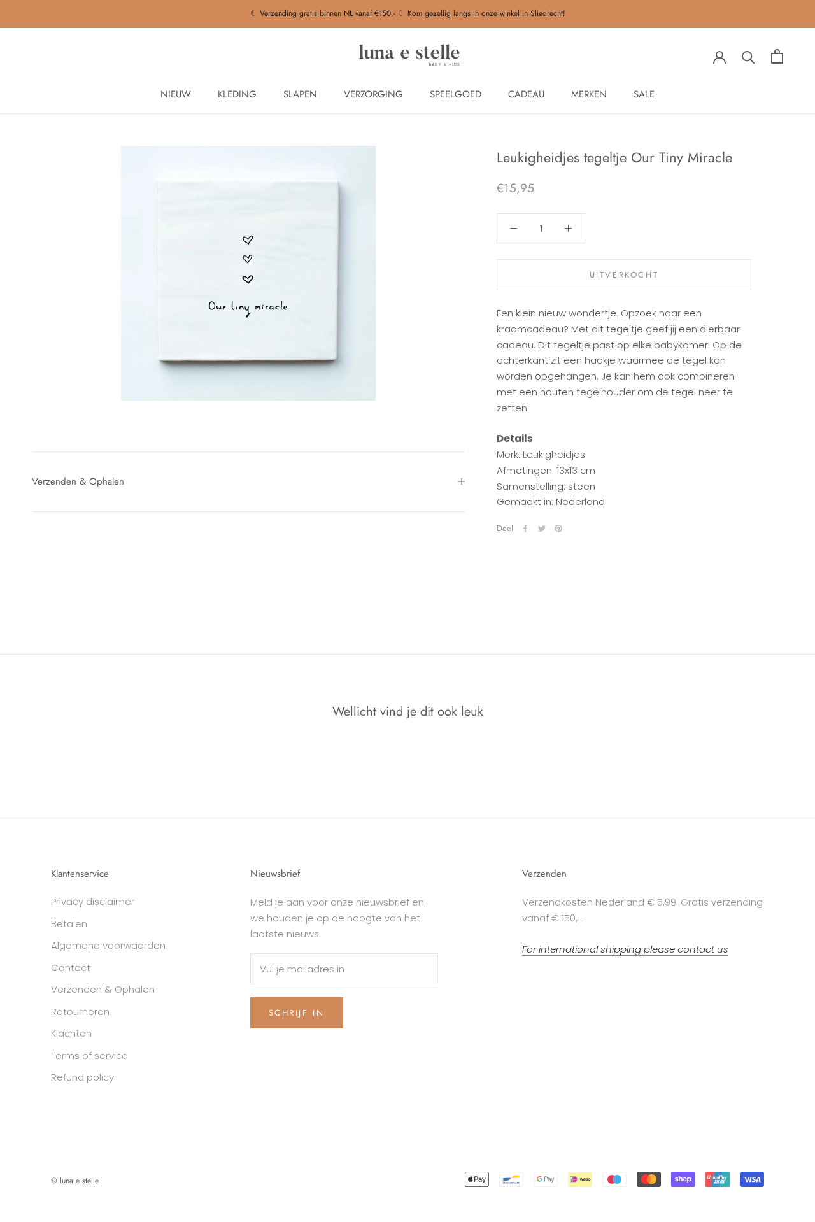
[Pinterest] (558, 528)
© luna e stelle (75, 1180)
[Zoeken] (748, 56)
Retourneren (80, 1011)
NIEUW (175, 94)
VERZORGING (373, 94)
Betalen (69, 923)
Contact (70, 967)
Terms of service (89, 1055)
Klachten (71, 1033)
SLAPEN (300, 94)
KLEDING (237, 94)
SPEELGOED (455, 94)
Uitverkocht (624, 275)
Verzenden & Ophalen (78, 481)
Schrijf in (297, 1013)
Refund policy (82, 1077)
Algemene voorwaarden (108, 945)
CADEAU (526, 94)
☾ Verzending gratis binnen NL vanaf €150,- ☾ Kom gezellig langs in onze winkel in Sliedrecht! (407, 13)
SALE (644, 94)
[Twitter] (542, 528)
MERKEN (589, 94)
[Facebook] (525, 528)
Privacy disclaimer (92, 901)
